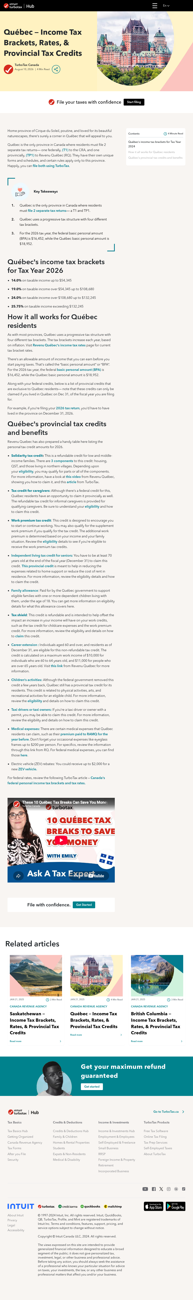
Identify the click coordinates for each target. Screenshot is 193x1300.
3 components (61, 461)
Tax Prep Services (155, 1142)
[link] (36, 1006)
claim (19, 636)
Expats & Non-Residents (69, 1154)
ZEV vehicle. (27, 769)
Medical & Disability (66, 1160)
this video (73, 477)
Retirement (105, 1165)
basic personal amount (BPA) (79, 370)
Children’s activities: (26, 680)
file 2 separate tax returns (47, 211)
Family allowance (24, 590)
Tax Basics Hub (18, 1131)
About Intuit (16, 1215)
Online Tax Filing (155, 1137)
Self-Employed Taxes (158, 1148)
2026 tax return (68, 408)
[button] (177, 5)
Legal (11, 1225)
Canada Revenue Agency (25, 1142)
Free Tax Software (156, 1131)
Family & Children (65, 1137)
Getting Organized (20, 1137)
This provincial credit (38, 566)
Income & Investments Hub (116, 1131)
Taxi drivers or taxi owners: (31, 710)
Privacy (12, 1220)
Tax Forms (14, 1148)
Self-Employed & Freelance (116, 1142)
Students (59, 1148)
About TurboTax (155, 1154)
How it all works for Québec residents (151, 152)
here (24, 755)
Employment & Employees (116, 1137)
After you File (17, 1154)
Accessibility (16, 1230)
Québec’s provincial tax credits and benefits (155, 157)
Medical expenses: (26, 729)
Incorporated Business (113, 1171)
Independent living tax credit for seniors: (42, 555)
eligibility (25, 471)
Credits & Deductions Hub (71, 1131)
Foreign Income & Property (116, 1160)
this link (56, 666)
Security (13, 1160)
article (71, 482)
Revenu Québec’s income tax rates (59, 345)
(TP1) (30, 155)
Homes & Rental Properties (71, 1142)
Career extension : (25, 645)
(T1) (65, 150)
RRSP (102, 1154)
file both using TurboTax (51, 166)
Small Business (108, 1148)
